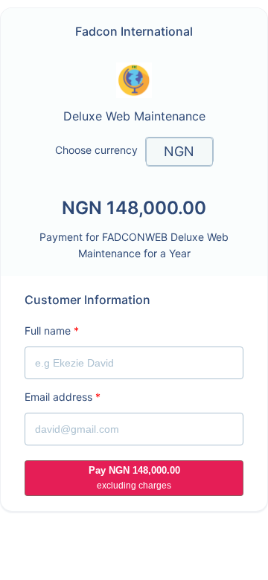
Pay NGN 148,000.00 (134, 478)
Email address (62, 396)
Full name (52, 330)
